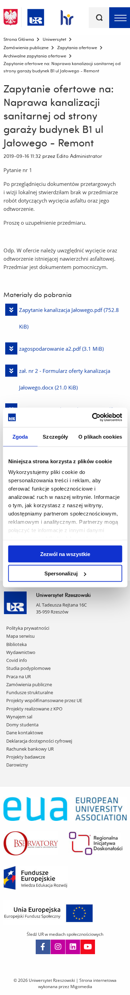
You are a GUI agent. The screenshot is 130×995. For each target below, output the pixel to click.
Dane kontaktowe (24, 732)
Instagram (58, 947)
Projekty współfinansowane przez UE (44, 700)
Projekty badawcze (25, 757)
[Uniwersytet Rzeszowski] (35, 16)
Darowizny (17, 765)
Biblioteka (16, 644)
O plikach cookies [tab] (100, 436)
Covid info (16, 660)
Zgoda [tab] (20, 436)
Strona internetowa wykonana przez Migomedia (77, 983)
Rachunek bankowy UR (30, 749)
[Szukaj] (99, 17)
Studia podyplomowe (28, 668)
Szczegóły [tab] (55, 436)
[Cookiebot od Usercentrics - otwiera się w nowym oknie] (92, 417)
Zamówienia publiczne (29, 684)
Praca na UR (18, 676)
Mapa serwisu (20, 636)
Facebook (43, 947)
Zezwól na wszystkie (65, 554)
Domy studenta (22, 724)
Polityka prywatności (27, 628)
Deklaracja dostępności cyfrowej (39, 741)
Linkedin (73, 947)
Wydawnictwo (20, 652)
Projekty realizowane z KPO (34, 709)
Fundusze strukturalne (29, 692)
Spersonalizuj (61, 573)
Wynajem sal (19, 717)
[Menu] (119, 17)
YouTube (87, 947)
